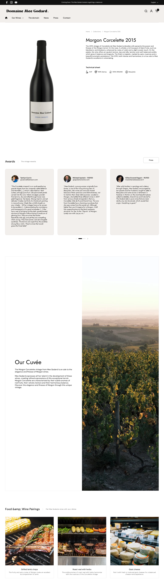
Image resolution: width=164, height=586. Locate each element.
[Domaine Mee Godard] (27, 11)
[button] (145, 11)
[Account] (151, 11)
